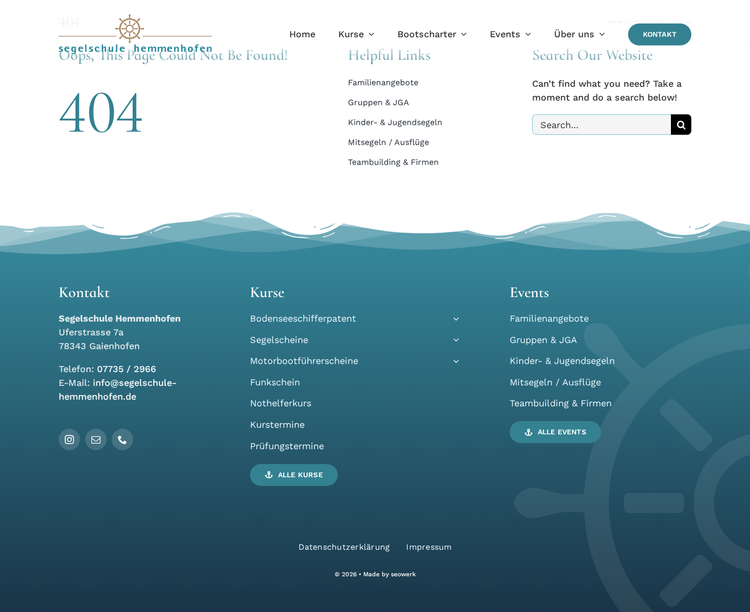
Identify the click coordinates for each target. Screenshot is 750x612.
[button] (294, 475)
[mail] (96, 439)
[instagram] (69, 439)
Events (529, 292)
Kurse (267, 292)
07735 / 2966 (126, 368)
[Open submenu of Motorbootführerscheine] (453, 361)
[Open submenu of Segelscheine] (453, 340)
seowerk (403, 574)
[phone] (122, 439)
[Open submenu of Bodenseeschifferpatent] (453, 318)
